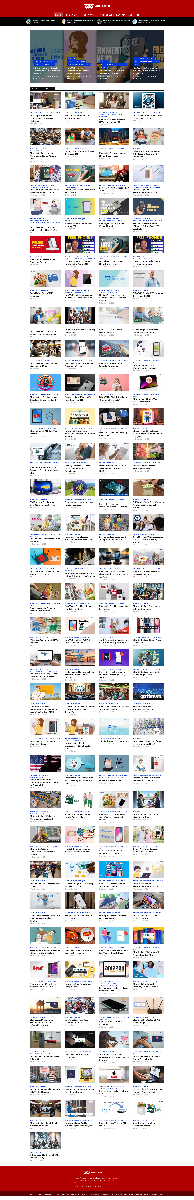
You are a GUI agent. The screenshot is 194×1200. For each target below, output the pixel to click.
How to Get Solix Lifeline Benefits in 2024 (110, 331)
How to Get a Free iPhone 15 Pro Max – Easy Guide (45, 742)
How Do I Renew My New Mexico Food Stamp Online (79, 1090)
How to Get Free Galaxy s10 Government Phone (145, 815)
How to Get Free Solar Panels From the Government (112, 364)
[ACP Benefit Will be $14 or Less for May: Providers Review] (148, 1074)
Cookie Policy (108, 1194)
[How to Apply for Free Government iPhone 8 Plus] (148, 172)
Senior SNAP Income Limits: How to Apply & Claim (78, 815)
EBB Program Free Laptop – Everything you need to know (43, 503)
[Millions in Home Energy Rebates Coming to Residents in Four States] (148, 487)
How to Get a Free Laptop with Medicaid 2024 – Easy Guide (44, 675)
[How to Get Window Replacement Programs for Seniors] (45, 834)
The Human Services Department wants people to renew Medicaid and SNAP (43, 709)
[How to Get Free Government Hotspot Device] (80, 969)
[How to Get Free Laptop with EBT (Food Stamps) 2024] (114, 100)
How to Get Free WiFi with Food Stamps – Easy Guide (44, 572)
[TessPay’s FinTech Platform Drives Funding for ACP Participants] (80, 450)
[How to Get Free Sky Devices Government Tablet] (80, 1004)
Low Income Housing (72, 738)
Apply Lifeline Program (112, 14)
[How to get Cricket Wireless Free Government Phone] (114, 691)
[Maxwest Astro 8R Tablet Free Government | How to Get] (45, 969)
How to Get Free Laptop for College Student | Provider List (44, 228)
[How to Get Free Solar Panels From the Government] (114, 348)
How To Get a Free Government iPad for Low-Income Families (80, 21)
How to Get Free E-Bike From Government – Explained (43, 817)
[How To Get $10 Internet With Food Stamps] (148, 1004)
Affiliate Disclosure (61, 1194)
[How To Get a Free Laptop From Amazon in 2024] (114, 969)
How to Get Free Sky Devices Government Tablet (77, 1021)
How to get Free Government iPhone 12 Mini (112, 224)
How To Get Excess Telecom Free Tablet (45, 885)
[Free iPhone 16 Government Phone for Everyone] (45, 244)
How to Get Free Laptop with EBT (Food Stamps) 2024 (112, 120)
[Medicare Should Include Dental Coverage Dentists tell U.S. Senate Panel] (80, 691)
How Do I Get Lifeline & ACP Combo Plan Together (146, 953)
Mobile (103, 67)
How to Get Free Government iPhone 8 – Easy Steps (146, 779)
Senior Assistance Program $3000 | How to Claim (145, 850)
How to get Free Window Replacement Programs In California (42, 118)
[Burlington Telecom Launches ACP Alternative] (114, 900)
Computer (37, 219)
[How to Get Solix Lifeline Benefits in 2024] (114, 314)
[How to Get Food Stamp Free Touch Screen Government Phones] (114, 799)
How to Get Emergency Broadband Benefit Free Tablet (113, 505)
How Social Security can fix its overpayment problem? (147, 742)
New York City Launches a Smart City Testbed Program (45, 1090)
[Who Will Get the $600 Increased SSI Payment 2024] (148, 278)
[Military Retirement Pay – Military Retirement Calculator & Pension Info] (45, 762)
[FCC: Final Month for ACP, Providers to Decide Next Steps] (80, 521)
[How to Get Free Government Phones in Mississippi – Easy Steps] (114, 657)
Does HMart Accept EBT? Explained (41, 294)
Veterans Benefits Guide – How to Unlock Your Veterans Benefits (80, 574)
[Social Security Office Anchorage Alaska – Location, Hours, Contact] (148, 521)
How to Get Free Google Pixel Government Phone (43, 1124)
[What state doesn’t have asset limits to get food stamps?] (80, 834)
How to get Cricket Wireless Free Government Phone (114, 708)
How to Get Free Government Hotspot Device (78, 985)
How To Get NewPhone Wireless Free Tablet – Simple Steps (113, 951)
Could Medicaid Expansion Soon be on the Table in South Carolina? (79, 675)
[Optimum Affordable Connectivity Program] (148, 691)
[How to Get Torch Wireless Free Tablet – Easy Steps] (148, 100)
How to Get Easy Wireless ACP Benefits (113, 1124)
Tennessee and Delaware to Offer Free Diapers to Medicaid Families (45, 918)
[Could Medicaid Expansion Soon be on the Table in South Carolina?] (80, 657)
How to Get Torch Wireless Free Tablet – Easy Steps (147, 116)
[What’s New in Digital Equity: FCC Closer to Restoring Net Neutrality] (148, 136)
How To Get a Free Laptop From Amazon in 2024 (113, 989)
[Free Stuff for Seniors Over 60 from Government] (148, 556)
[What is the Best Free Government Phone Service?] (148, 868)
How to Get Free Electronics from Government (114, 607)
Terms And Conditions (79, 1194)
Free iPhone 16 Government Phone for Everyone (43, 260)
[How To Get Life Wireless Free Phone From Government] (148, 348)
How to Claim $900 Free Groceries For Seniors (144, 467)
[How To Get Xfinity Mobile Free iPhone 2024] (45, 1039)
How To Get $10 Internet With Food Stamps (147, 1021)
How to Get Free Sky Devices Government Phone (112, 885)
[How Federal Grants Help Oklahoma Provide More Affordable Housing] (45, 1004)
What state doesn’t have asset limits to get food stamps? (78, 850)
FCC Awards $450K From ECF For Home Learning (45, 1156)
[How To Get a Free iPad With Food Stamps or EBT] (80, 625)
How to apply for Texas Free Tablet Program (146, 917)
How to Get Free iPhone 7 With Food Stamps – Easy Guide (44, 191)
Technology (103, 117)
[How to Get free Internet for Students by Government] (114, 762)
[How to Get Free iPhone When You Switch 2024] (148, 625)
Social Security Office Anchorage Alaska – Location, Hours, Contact (148, 540)
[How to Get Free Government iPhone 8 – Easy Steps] (148, 762)
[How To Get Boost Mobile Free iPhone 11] (114, 1004)
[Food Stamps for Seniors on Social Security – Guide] (148, 314)
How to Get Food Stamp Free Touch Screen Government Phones (112, 817)
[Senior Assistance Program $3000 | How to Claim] (148, 834)
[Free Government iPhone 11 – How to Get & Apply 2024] (80, 244)
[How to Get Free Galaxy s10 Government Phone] (148, 799)
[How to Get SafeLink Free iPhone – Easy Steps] (80, 172)
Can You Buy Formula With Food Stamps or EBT (79, 152)
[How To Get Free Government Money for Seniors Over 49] (114, 521)
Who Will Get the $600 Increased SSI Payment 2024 (148, 294)
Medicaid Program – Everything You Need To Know (79, 885)
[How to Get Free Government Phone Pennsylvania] (148, 1039)
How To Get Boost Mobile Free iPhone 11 (113, 1023)
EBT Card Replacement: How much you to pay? (78, 116)
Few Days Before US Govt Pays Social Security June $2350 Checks (113, 468)
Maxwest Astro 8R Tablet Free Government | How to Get (44, 985)
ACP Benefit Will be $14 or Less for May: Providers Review (147, 1090)
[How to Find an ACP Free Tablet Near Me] (45, 415)
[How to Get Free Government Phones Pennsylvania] (114, 136)
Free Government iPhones (42, 89)
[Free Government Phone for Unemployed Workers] (45, 591)
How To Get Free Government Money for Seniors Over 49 (112, 538)
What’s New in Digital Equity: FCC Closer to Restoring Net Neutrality (147, 154)
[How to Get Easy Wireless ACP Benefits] (114, 1108)
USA (53, 65)
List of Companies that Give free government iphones (148, 262)
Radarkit (153, 1194)
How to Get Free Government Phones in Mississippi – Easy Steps (112, 675)
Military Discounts (71, 571)
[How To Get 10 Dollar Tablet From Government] (148, 382)
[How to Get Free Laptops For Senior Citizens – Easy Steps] (45, 314)
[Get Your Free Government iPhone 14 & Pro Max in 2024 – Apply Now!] (158, 56)
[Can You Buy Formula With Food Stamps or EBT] (80, 136)
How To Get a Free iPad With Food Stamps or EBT (78, 641)
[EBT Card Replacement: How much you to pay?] (80, 100)
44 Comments (120, 76)
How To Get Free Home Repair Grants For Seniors (78, 607)
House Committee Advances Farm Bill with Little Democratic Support (148, 434)
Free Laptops (71, 14)
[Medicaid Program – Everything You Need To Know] (80, 868)
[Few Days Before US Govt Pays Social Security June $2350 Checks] (114, 450)
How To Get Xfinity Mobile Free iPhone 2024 (44, 1057)
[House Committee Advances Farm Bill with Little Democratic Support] (148, 415)
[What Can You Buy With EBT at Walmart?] (45, 625)
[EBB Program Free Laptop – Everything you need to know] (45, 487)
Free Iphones (89, 14)
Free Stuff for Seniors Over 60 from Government (146, 572)
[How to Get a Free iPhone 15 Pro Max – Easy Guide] (45, 726)
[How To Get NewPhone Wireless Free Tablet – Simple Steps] (114, 935)
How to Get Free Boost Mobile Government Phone (43, 364)
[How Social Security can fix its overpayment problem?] (148, 726)
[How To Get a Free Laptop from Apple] (114, 1074)
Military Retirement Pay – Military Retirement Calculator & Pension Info (44, 782)
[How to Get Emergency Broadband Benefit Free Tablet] (114, 487)
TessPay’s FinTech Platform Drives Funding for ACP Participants (77, 468)
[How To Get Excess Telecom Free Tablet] (45, 868)
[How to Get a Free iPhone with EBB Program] (80, 900)
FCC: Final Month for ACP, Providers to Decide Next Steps (79, 538)
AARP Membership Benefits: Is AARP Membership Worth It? (113, 641)
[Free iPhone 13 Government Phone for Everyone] (28, 21)
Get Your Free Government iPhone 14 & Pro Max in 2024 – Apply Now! (146, 71)
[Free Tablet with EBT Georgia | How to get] (114, 415)
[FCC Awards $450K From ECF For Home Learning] (45, 1139)
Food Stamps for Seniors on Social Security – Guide (146, 331)
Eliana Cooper (39, 78)
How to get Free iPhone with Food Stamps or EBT (78, 398)
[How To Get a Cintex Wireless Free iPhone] (80, 1039)
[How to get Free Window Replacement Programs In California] (45, 100)
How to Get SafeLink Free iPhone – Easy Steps (80, 191)
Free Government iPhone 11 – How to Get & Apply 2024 (78, 262)
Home (58, 14)
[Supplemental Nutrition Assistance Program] (148, 1108)
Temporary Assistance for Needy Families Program (79, 503)
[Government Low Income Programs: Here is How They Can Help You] (114, 1039)
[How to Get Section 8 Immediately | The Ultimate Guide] (80, 726)
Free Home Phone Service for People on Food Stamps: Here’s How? (44, 470)
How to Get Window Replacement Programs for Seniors (42, 852)
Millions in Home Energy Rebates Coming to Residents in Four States (148, 505)
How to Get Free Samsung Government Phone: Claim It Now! (116, 21)
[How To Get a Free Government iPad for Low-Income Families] (64, 21)
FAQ (35, 61)
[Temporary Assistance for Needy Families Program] (80, 487)
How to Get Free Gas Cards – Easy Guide (114, 189)
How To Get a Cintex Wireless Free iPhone (78, 1055)
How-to (88, 65)
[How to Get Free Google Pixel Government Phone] (45, 1108)
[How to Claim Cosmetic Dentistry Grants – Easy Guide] (148, 969)
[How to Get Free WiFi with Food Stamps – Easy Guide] (45, 556)
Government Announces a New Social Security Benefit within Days (79, 780)
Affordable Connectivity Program (114, 741)
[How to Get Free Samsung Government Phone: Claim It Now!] (99, 21)
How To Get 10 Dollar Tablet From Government (146, 400)
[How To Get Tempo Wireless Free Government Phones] (80, 348)
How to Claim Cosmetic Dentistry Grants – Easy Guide (147, 985)
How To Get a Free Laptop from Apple (113, 1092)
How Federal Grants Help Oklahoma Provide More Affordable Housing (41, 1022)
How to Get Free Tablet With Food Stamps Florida (146, 673)
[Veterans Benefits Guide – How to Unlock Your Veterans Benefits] (80, 556)
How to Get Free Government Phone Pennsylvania (146, 1057)
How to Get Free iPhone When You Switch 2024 (147, 641)
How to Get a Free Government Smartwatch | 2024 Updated (44, 398)
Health (154, 463)
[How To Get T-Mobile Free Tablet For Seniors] (45, 521)
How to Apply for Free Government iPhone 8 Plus (145, 191)
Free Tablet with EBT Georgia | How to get (113, 434)
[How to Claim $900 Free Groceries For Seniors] (148, 450)
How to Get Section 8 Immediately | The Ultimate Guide (77, 746)
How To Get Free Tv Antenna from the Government (78, 951)
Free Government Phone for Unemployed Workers (42, 609)
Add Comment (54, 76)
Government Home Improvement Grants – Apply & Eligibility (45, 951)
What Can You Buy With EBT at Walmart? (44, 641)
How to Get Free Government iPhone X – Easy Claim (112, 852)
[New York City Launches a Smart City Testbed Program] (45, 1074)
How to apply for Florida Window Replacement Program (79, 1124)
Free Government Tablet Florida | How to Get (80, 331)
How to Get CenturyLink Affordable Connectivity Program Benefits (80, 434)
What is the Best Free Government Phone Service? (146, 885)
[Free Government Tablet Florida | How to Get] (80, 314)
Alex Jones (71, 78)
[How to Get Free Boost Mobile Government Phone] (45, 348)
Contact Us (128, 1194)
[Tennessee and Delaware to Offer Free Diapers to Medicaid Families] (45, 900)
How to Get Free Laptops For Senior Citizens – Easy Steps (43, 332)
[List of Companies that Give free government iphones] (148, 244)
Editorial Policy (35, 1194)
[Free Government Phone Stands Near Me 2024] (80, 206)
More (131, 14)
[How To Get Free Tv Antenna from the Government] (80, 935)
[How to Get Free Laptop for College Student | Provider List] (45, 206)
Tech (69, 58)
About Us (138, 1194)
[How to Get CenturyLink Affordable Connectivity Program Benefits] (80, 415)
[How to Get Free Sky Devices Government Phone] (114, 868)
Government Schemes (42, 65)
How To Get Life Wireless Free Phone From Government (147, 366)
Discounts (37, 534)
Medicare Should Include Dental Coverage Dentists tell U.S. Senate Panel (79, 709)
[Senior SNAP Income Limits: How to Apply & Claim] (80, 799)
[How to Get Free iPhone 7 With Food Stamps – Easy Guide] (45, 172)
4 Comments (153, 76)
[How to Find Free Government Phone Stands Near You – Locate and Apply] (114, 556)
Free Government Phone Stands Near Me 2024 (79, 224)
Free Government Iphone (47, 61)
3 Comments (87, 76)
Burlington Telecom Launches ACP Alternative (112, 917)
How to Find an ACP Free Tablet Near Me (44, 432)
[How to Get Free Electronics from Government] (114, 591)
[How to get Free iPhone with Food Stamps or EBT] (80, 382)
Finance (51, 113)
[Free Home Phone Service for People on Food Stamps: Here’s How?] (45, 450)
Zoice (146, 1194)
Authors (119, 1194)
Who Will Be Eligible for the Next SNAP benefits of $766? (114, 398)
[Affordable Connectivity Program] (114, 726)
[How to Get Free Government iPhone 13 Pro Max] (148, 591)
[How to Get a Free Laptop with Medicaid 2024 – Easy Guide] (45, 657)
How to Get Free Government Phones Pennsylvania (112, 154)
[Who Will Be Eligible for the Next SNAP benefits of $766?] (114, 382)
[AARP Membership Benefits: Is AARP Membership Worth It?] (114, 625)
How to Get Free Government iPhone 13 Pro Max (146, 607)
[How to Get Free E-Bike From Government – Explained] (45, 799)
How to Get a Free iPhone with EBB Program (78, 917)
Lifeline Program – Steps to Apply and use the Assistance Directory (151, 21)
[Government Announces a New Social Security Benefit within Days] (80, 762)
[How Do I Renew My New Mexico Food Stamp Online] (80, 1074)
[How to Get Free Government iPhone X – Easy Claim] (114, 834)
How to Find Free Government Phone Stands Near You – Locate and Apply (113, 574)
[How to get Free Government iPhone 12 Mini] (114, 206)
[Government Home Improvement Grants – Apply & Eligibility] (45, 935)
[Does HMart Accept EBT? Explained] (45, 278)
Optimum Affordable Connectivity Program (143, 708)
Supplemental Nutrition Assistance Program (144, 1124)
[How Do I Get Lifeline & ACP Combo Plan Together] (148, 935)
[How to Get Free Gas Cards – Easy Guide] (114, 172)
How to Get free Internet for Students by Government (111, 779)
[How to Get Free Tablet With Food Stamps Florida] (148, 657)
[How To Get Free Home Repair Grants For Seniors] (80, 591)
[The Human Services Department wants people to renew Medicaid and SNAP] (45, 691)
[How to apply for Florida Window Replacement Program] (80, 1108)
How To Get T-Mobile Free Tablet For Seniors (45, 540)
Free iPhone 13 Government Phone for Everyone (43, 21)
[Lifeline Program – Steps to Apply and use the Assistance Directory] (134, 21)
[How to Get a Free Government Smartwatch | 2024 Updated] (45, 382)
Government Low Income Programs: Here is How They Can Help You (114, 1057)
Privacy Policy (95, 1194)
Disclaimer (48, 1194)
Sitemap (162, 1194)
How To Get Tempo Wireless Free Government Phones (80, 364)
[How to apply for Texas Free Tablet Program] (148, 900)
